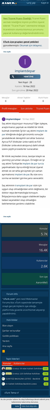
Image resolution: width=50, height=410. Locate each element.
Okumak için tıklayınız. (31, 45)
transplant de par (24, 185)
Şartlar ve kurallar (11, 330)
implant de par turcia (33, 163)
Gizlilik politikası (10, 335)
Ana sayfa (7, 346)
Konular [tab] (7, 363)
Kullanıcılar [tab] (19, 363)
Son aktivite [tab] (27, 108)
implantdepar (13, 119)
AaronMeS (42, 282)
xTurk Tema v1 (11, 392)
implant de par (22, 174)
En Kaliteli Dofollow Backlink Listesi (21, 384)
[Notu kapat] (46, 41)
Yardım (5, 341)
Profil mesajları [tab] (9, 108)
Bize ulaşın (7, 325)
